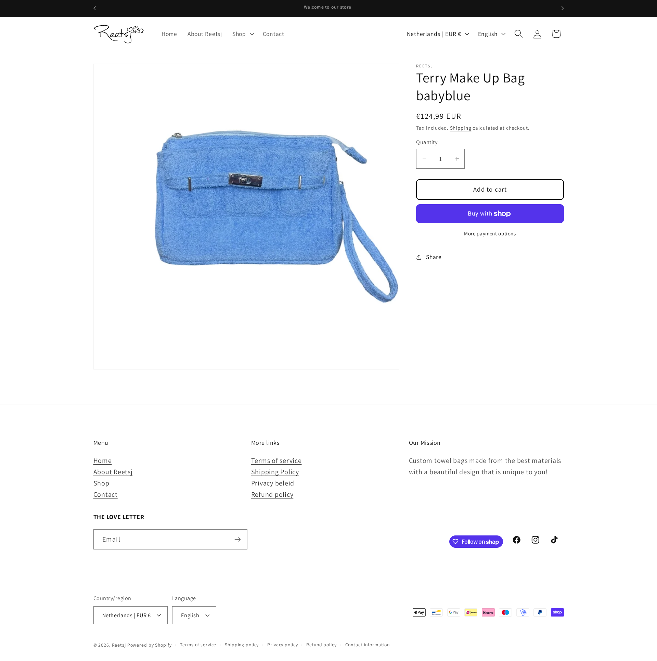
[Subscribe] (237, 539)
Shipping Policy (275, 471)
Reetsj (119, 645)
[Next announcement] (562, 8)
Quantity (426, 142)
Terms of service (276, 460)
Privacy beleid (273, 483)
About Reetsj (113, 471)
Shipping (461, 128)
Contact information (367, 644)
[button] (242, 34)
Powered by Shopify (149, 645)
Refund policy (272, 494)
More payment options (490, 233)
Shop (101, 483)
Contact (105, 494)
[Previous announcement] (94, 8)
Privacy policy (282, 644)
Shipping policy (242, 644)
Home (102, 460)
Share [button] (434, 257)
